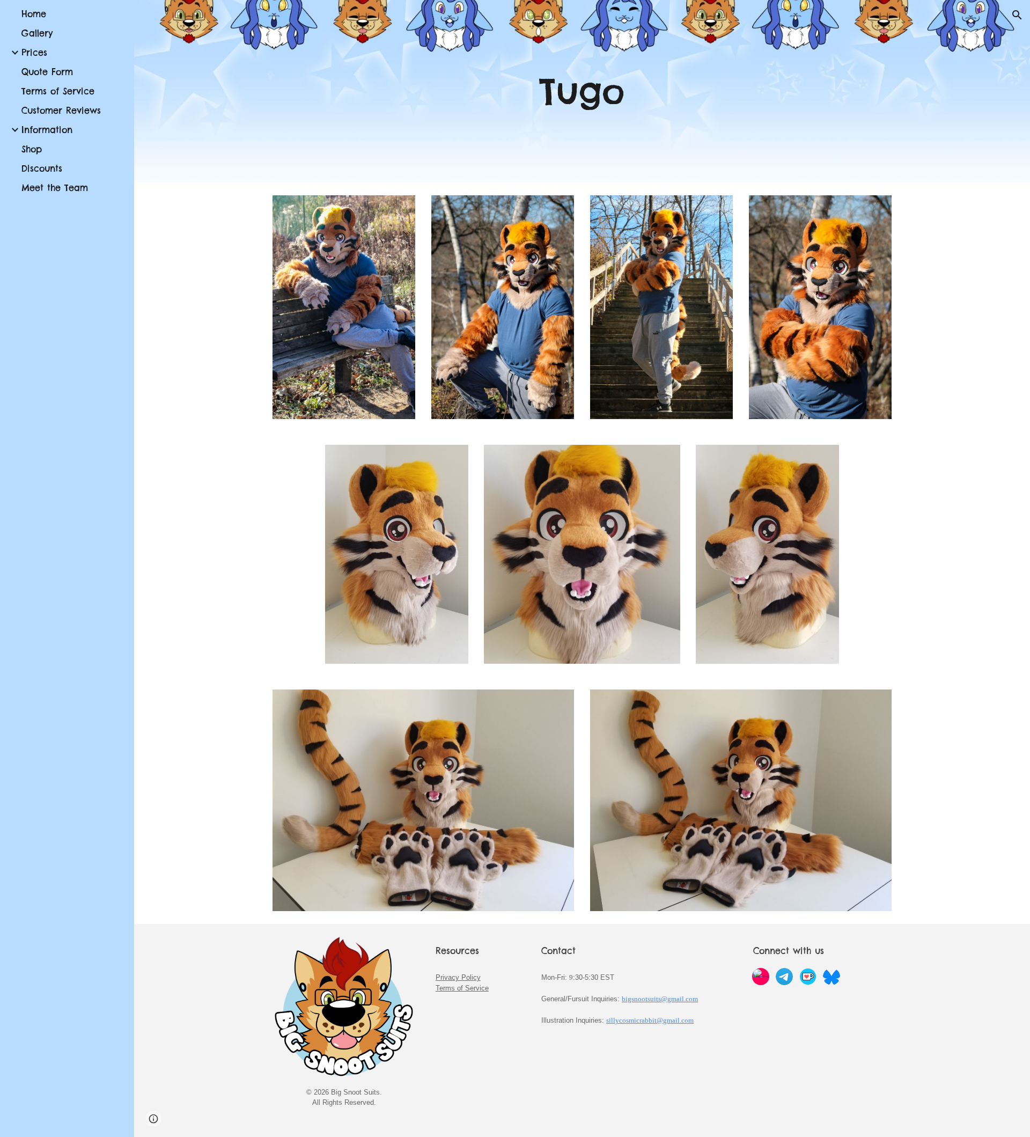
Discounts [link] (41, 168)
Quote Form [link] (47, 72)
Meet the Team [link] (54, 187)
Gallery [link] (37, 33)
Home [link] (33, 14)
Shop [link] (31, 149)
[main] (582, 91)
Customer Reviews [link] (61, 110)
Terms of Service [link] (57, 91)
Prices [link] (34, 52)
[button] (1017, 15)
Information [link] (46, 129)
